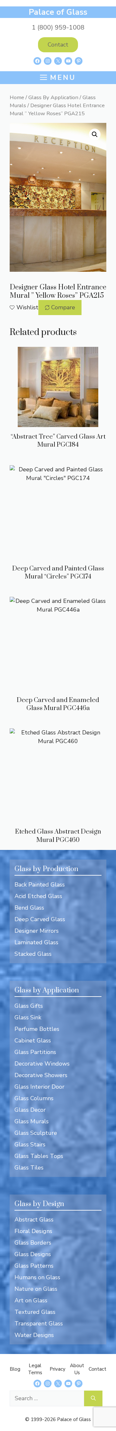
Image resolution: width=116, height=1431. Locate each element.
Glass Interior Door (39, 1087)
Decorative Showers (41, 1075)
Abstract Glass (34, 1219)
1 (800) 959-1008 (58, 27)
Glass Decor (30, 1110)
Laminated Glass (36, 942)
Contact (58, 44)
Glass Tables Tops (39, 1156)
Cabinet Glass (33, 1040)
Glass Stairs (30, 1144)
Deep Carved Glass (40, 919)
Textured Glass (35, 1312)
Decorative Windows (42, 1063)
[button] (95, 134)
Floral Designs (33, 1231)
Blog (15, 1369)
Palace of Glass (58, 12)
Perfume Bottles (37, 1029)
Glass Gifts (29, 1006)
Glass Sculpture (36, 1133)
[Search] (93, 1398)
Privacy (57, 1369)
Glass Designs (33, 1254)
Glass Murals (32, 1121)
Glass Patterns (34, 1266)
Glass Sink (28, 1017)
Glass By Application (53, 97)
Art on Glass (31, 1300)
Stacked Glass (33, 954)
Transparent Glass (39, 1323)
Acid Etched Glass (38, 896)
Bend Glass (29, 908)
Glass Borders (33, 1243)
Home (17, 97)
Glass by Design (39, 1204)
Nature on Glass (36, 1289)
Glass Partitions (35, 1052)
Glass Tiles (29, 1167)
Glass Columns (34, 1098)
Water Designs (34, 1335)
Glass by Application (47, 990)
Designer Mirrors (37, 931)
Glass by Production (46, 869)
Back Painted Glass (40, 884)
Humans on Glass (37, 1277)
